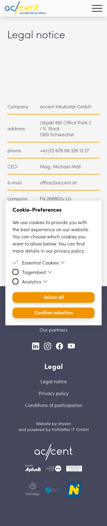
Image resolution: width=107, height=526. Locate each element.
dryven (64, 423)
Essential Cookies (40, 262)
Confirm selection (53, 312)
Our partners (53, 329)
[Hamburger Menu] (97, 8)
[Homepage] (25, 8)
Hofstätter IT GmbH (70, 429)
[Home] (53, 452)
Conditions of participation (53, 405)
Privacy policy (54, 393)
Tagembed (34, 272)
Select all (54, 297)
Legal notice (53, 381)
